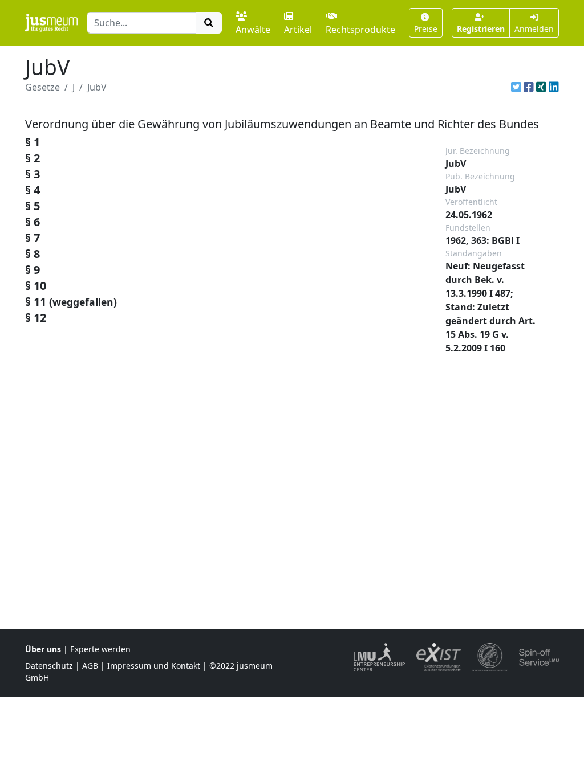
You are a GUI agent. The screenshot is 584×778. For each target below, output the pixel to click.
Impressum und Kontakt (153, 665)
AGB (90, 665)
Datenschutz (49, 665)
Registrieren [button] (481, 28)
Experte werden (100, 649)
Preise (425, 28)
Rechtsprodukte (360, 29)
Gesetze (42, 87)
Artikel (298, 29)
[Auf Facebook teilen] (529, 87)
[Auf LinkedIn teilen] (554, 87)
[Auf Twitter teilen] (516, 87)
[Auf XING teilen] (541, 87)
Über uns (43, 649)
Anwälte (253, 29)
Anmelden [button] (534, 28)
